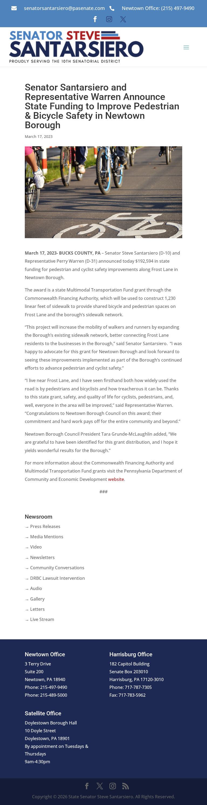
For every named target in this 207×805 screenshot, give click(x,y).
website (116, 479)
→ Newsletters (40, 557)
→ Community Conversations (54, 568)
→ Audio (33, 588)
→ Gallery (34, 599)
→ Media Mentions (44, 537)
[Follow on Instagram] (109, 19)
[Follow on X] (123, 19)
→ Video (33, 547)
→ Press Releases (42, 526)
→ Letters (35, 609)
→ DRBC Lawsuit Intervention (55, 578)
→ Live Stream (39, 619)
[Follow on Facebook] (95, 19)
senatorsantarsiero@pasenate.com (64, 8)
